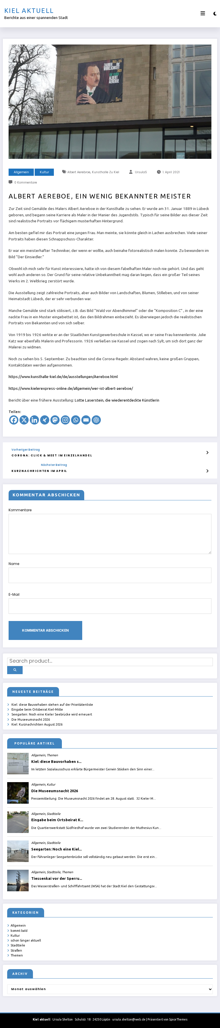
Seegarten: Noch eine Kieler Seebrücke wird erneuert (51, 714)
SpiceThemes (178, 1019)
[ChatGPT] (96, 420)
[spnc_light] (215, 13)
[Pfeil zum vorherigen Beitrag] (207, 452)
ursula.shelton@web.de (129, 1019)
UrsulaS (141, 172)
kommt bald (19, 930)
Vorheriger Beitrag (25, 450)
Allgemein (21, 172)
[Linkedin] (34, 420)
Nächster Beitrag (54, 465)
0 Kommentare (25, 182)
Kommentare (20, 510)
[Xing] (44, 420)
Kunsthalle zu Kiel (105, 172)
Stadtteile (18, 945)
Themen (17, 955)
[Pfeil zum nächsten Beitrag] (207, 471)
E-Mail (14, 594)
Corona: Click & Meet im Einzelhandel (51, 455)
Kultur (44, 172)
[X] (24, 420)
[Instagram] (65, 420)
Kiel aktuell (29, 10)
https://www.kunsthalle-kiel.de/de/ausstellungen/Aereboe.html (63, 376)
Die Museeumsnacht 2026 (30, 719)
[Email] (86, 420)
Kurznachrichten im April (39, 471)
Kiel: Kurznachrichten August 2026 (36, 724)
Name (14, 563)
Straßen (16, 950)
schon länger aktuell (26, 940)
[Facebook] (13, 420)
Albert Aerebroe (78, 172)
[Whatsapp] (75, 420)
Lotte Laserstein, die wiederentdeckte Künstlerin (117, 400)
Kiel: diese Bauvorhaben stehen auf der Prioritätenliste (52, 704)
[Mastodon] (55, 420)
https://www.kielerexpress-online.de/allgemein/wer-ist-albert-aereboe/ (71, 388)
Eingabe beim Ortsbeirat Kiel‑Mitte (37, 709)
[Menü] (203, 13)
